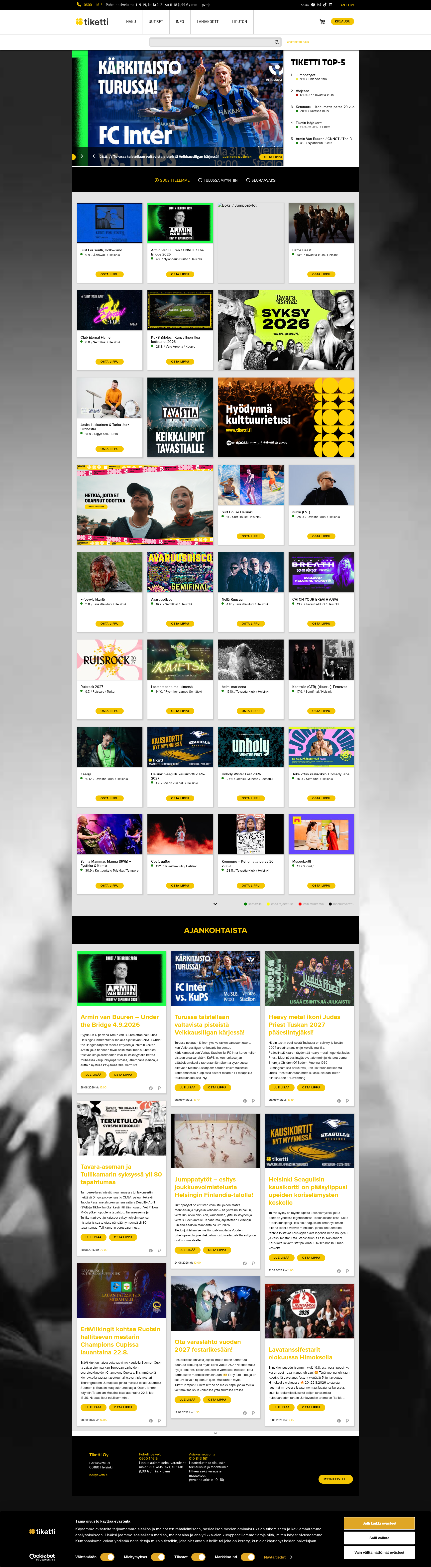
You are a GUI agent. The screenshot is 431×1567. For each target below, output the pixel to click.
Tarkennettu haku (297, 42)
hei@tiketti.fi (98, 1475)
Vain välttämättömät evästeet (379, 1552)
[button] (78, 156)
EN (343, 5)
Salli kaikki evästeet (379, 1523)
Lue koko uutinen (221, 156)
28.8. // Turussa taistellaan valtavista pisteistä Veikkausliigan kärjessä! (143, 156)
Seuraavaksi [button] (263, 180)
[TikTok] (325, 5)
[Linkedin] (330, 5)
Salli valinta (379, 1538)
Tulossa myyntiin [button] (220, 180)
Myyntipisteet (335, 1479)
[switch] (158, 1557)
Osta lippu (123, 1075)
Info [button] (180, 21)
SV (352, 5)
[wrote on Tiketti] (121, 978)
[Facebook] (313, 5)
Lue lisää (94, 1075)
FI (347, 5)
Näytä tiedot (274, 1557)
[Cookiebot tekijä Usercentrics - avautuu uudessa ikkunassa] (42, 1557)
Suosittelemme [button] (174, 180)
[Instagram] (319, 5)
